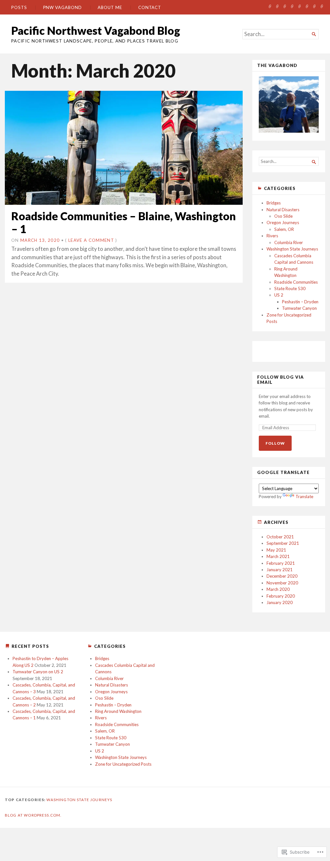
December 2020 (282, 576)
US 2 (278, 295)
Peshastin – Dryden (300, 301)
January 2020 (280, 602)
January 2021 (280, 569)
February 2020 (281, 596)
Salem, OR (284, 229)
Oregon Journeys (283, 222)
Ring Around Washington (118, 711)
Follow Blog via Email (280, 379)
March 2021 (278, 556)
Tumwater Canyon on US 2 (38, 671)
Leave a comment (91, 240)
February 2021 (281, 563)
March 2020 (278, 589)
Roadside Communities (296, 282)
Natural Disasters (283, 209)
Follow (275, 443)
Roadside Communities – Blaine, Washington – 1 (123, 222)
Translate (304, 496)
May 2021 (276, 550)
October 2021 (280, 536)
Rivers (272, 235)
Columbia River (288, 242)
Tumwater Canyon (299, 308)
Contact (149, 7)
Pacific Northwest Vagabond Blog (95, 30)
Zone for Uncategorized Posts (123, 764)
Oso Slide (283, 216)
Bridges (274, 202)
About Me (110, 7)
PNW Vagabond (62, 7)
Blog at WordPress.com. (33, 815)
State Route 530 (290, 288)
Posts (19, 7)
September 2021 (283, 543)
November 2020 (282, 582)
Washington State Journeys (292, 248)
